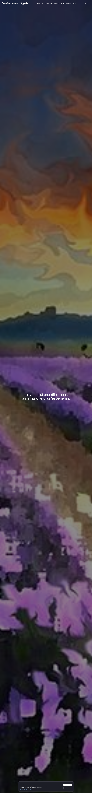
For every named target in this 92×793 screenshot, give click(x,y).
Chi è (42, 3)
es (89, 3)
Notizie (62, 3)
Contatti (74, 3)
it (85, 3)
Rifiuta (68, 788)
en (87, 3)
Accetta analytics (68, 784)
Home (38, 3)
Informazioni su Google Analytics (25, 789)
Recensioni (68, 3)
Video (51, 3)
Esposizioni (56, 3)
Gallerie (47, 3)
